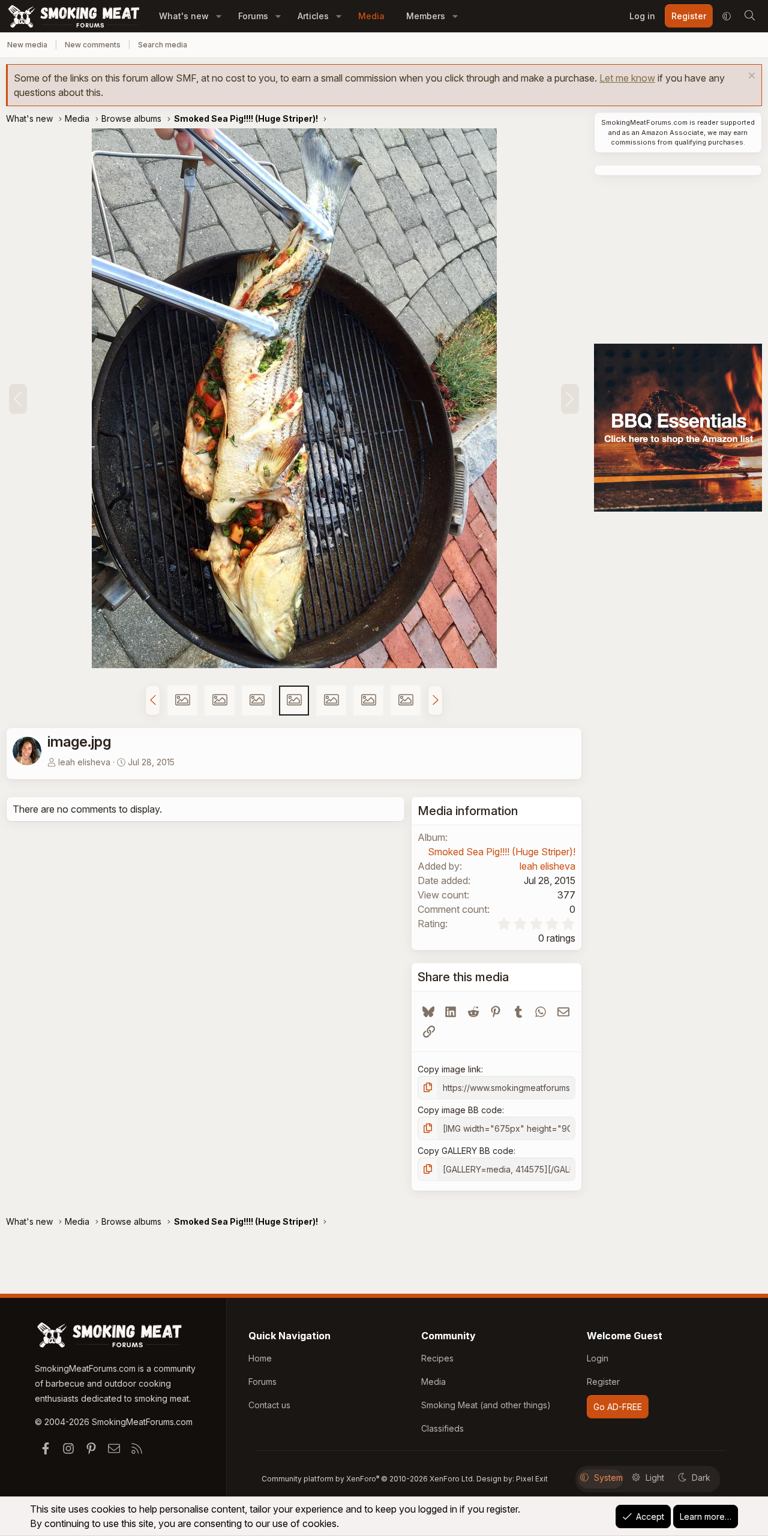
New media (27, 44)
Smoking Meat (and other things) (486, 1405)
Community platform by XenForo (368, 1478)
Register (603, 1381)
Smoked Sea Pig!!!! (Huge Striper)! (501, 852)
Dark (701, 1477)
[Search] (749, 16)
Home (260, 1358)
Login (597, 1358)
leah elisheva (84, 762)
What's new (184, 16)
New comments (93, 44)
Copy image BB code (460, 1110)
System (608, 1477)
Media (371, 16)
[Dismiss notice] (750, 77)
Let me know (627, 78)
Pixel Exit (532, 1478)
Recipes (437, 1358)
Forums (253, 16)
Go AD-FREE (617, 1407)
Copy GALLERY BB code (466, 1151)
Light (655, 1477)
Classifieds (442, 1428)
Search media (162, 44)
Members (425, 16)
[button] (218, 15)
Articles (313, 16)
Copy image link (449, 1069)
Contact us (269, 1405)
